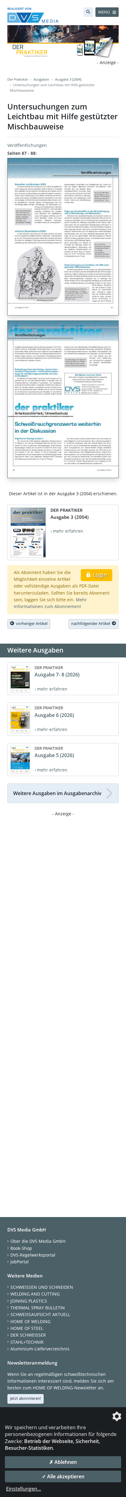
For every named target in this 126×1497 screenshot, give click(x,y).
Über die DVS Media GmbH (37, 1241)
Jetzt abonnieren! (25, 1398)
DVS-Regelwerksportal (32, 1255)
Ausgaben (41, 79)
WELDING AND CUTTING (35, 1294)
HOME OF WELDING (30, 1321)
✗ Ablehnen (63, 1462)
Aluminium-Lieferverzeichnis (39, 1349)
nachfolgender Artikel (91, 623)
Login (99, 574)
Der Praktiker (17, 79)
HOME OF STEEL (26, 1328)
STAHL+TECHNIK (27, 1342)
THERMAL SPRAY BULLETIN (37, 1308)
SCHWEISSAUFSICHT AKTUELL (40, 1314)
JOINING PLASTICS (28, 1301)
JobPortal (19, 1262)
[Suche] (88, 12)
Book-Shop (21, 1248)
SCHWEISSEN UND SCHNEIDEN (41, 1287)
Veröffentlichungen (27, 145)
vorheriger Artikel (30, 623)
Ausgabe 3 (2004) (68, 79)
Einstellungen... (23, 1488)
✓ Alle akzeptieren (63, 1476)
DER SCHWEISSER (28, 1335)
